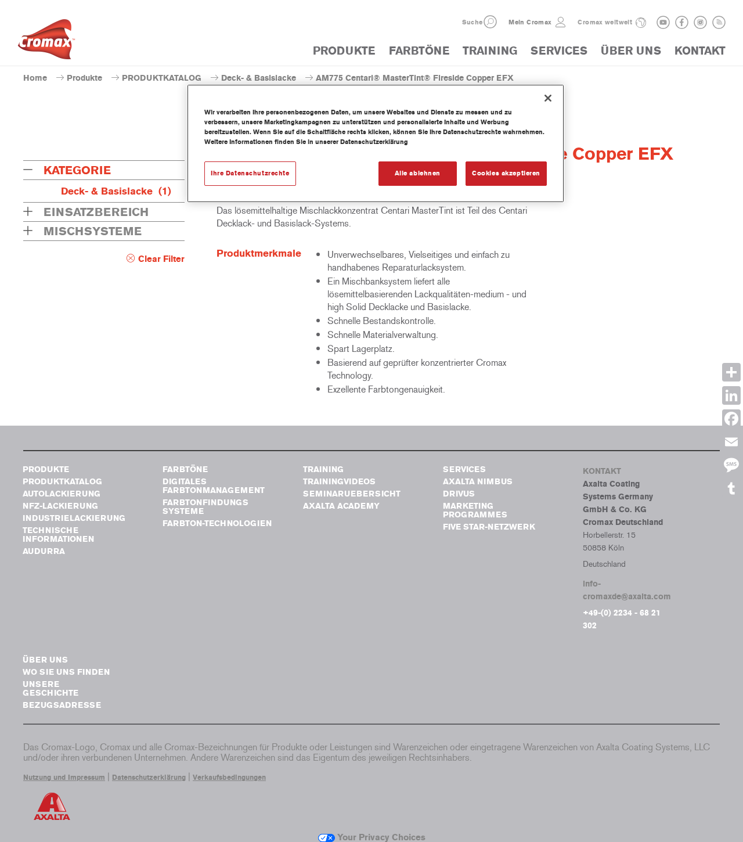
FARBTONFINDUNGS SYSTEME (205, 507)
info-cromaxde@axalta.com (627, 590)
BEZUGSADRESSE (62, 705)
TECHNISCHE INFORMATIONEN (58, 535)
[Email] (731, 442)
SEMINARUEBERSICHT (352, 494)
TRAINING (490, 50)
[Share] (731, 372)
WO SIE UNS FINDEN (66, 672)
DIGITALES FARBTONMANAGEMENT (214, 486)
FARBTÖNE (419, 50)
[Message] (731, 465)
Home (35, 78)
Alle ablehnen (418, 173)
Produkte (84, 78)
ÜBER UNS (631, 50)
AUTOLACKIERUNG (61, 494)
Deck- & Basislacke (258, 78)
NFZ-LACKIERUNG (60, 506)
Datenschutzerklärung (149, 777)
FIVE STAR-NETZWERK (489, 527)
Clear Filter (161, 259)
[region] (375, 143)
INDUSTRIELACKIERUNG (74, 518)
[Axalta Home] (46, 42)
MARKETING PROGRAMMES (475, 510)
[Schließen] (548, 98)
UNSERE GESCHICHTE (50, 688)
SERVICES (559, 50)
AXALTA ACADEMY (341, 506)
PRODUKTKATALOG (161, 78)
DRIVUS (459, 494)
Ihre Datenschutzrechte (250, 173)
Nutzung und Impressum (64, 777)
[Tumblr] (731, 488)
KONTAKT (700, 50)
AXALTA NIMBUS (478, 481)
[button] (490, 21)
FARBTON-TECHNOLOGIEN (217, 523)
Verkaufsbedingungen (229, 777)
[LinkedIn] (731, 395)
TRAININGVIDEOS (339, 481)
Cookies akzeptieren (506, 173)
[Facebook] (731, 418)
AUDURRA (44, 551)
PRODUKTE (344, 50)
